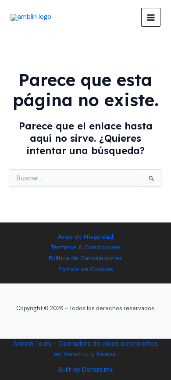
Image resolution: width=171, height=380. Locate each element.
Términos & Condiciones (86, 247)
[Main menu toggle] (150, 17)
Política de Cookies (85, 269)
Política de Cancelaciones (85, 258)
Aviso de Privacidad (85, 236)
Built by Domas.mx (85, 370)
